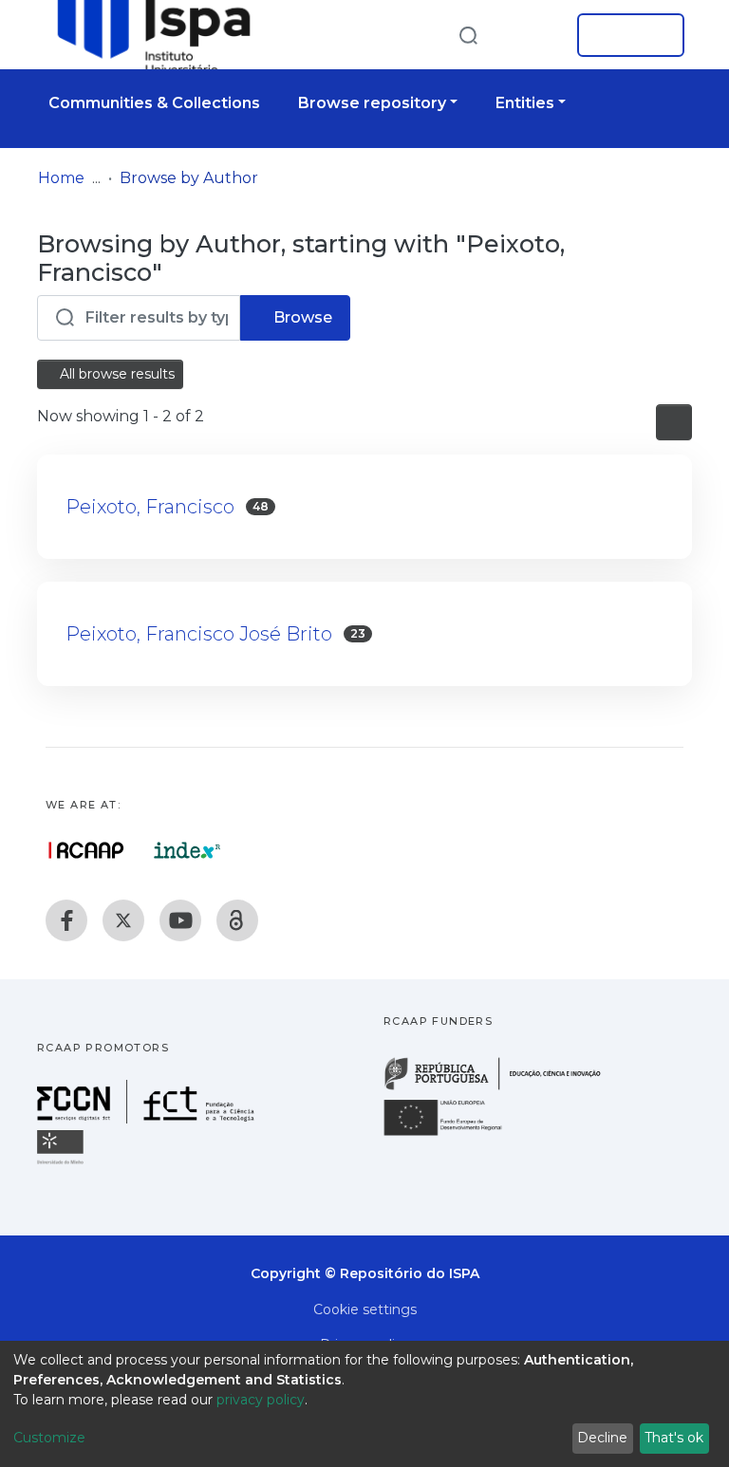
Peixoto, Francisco (149, 506)
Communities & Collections (154, 103)
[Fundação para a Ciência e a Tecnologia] (148, 1118)
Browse (301, 317)
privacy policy (260, 1399)
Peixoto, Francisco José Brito (198, 633)
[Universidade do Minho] (62, 1163)
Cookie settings (365, 1309)
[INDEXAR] (187, 850)
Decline (602, 1437)
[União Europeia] (453, 1134)
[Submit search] (468, 34)
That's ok (674, 1437)
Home (61, 178)
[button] (533, 35)
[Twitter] (123, 920)
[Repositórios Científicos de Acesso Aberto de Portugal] (86, 850)
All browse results (115, 373)
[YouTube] (180, 920)
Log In (625, 35)
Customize (49, 1437)
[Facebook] (66, 920)
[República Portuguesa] (502, 1088)
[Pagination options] (674, 422)
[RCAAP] (237, 920)
